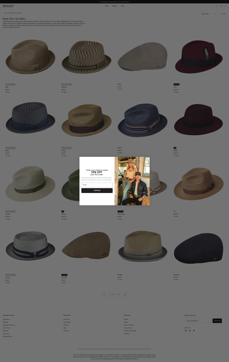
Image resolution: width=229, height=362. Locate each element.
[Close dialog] (147, 159)
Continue (97, 190)
